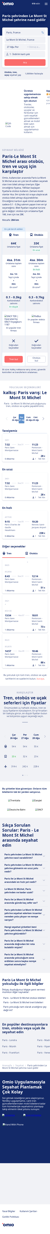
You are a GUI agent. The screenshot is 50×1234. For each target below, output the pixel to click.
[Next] (43, 418)
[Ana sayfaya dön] (8, 4)
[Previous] (5, 736)
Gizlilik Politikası (10, 1216)
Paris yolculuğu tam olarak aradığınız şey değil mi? (24, 1008)
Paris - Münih (9, 1046)
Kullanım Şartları (28, 1211)
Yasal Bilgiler (8, 1211)
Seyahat (19, 1065)
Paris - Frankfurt (10, 1052)
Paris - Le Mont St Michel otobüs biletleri (24, 997)
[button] (15, 47)
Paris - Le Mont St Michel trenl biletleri (23, 1002)
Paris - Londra (9, 1040)
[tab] (13, 553)
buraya (40, 678)
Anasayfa (7, 1065)
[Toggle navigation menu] (46, 4)
